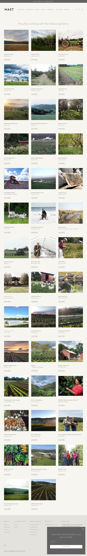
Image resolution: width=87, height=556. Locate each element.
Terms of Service (34, 524)
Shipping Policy (34, 529)
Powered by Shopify (19, 551)
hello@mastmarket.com (51, 524)
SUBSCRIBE (66, 546)
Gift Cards (59, 9)
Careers (6, 524)
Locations (21, 9)
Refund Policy (33, 532)
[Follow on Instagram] (5, 545)
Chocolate (29, 9)
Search (16, 527)
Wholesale (7, 527)
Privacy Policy (33, 527)
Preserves (50, 9)
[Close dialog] (83, 529)
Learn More (7, 59)
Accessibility (33, 534)
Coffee (37, 9)
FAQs (15, 524)
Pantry (43, 9)
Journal (67, 9)
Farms (5, 529)
